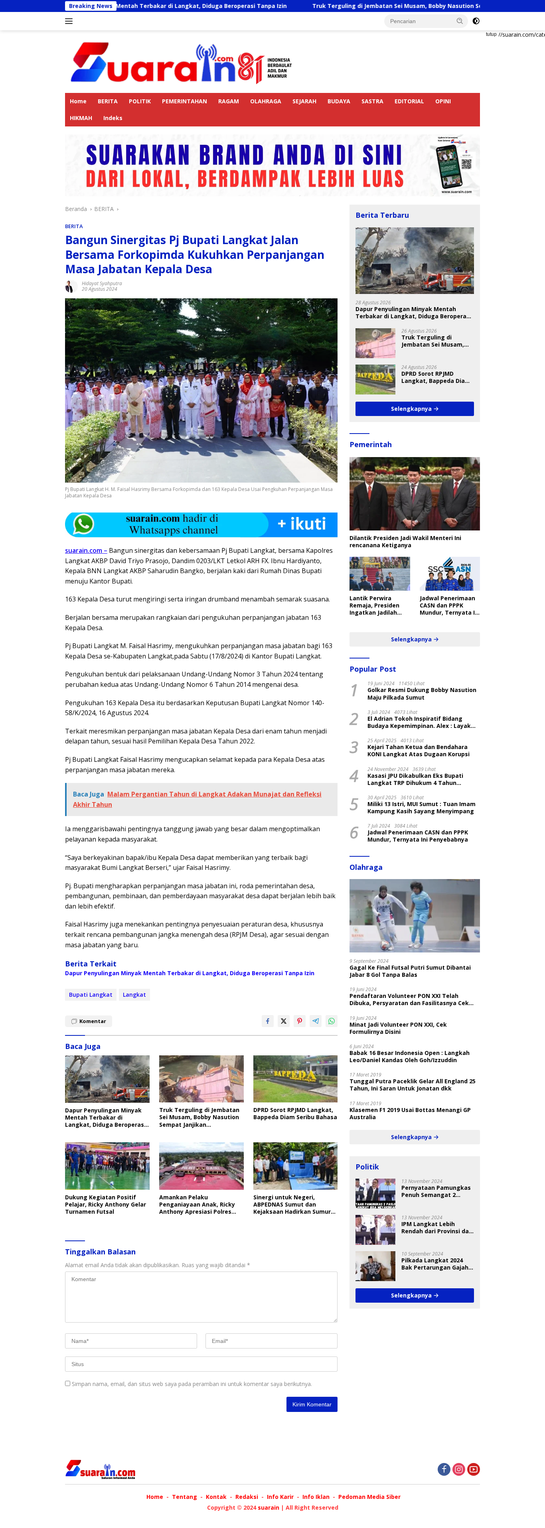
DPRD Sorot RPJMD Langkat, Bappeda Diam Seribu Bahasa (295, 1113)
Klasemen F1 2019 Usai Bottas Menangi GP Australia (410, 1113)
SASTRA (372, 101)
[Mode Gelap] (476, 21)
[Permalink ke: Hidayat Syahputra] (71, 286)
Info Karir (280, 1496)
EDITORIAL (409, 101)
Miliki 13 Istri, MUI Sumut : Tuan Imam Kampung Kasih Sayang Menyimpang (421, 807)
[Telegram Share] (316, 1021)
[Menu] (70, 21)
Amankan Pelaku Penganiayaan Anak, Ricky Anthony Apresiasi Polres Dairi (197, 1205)
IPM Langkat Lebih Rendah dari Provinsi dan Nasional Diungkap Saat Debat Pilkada (436, 1227)
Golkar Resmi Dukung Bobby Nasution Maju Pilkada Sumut (421, 693)
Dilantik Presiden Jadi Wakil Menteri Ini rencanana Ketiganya (405, 541)
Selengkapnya (412, 408)
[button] (460, 20)
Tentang (184, 1496)
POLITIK (140, 101)
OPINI (443, 101)
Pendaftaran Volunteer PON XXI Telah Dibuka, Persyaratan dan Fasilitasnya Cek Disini (409, 999)
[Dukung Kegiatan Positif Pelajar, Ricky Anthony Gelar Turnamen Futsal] (107, 1166)
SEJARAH (304, 101)
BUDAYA (339, 101)
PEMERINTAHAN (184, 101)
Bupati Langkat (91, 994)
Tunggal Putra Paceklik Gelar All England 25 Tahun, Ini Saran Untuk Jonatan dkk (413, 1085)
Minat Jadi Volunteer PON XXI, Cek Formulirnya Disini (398, 1028)
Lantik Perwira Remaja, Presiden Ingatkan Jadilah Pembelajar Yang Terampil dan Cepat (378, 606)
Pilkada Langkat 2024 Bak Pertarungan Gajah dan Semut (434, 1264)
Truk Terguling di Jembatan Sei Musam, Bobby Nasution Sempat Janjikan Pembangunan (380, 6)
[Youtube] (473, 1470)
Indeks (112, 118)
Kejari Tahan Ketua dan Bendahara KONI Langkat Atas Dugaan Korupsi (418, 750)
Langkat (134, 994)
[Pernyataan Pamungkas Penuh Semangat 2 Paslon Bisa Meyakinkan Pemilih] (375, 1194)
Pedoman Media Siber (369, 1496)
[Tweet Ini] (284, 1021)
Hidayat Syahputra (102, 283)
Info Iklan (316, 1496)
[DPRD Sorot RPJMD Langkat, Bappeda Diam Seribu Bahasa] (295, 1079)
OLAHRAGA (265, 101)
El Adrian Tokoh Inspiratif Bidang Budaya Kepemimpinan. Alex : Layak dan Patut (419, 722)
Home (78, 101)
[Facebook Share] (268, 1021)
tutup (491, 34)
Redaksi (246, 1496)
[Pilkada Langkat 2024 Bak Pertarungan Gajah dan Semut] (375, 1266)
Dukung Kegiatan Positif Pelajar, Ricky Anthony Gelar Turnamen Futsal (105, 1204)
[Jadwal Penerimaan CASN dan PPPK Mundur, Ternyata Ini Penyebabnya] (450, 574)
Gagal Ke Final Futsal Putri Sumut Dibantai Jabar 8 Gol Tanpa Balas (410, 971)
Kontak (216, 1496)
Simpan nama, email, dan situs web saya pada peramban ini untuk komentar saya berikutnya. (192, 1384)
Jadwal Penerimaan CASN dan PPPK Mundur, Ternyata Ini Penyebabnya (450, 606)
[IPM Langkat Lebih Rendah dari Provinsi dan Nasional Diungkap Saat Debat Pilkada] (375, 1230)
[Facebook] (444, 1470)
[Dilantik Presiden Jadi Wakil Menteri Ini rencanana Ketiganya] (415, 493)
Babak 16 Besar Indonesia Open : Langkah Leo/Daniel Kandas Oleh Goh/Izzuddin (410, 1056)
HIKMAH (81, 118)
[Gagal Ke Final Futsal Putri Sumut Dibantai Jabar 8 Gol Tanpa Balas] (415, 915)
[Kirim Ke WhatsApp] (332, 1021)
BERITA (108, 101)
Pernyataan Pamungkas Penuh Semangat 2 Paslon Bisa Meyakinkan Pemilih (436, 1191)
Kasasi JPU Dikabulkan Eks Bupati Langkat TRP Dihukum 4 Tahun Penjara (415, 779)
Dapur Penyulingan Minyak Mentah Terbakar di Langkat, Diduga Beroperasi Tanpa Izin (189, 973)
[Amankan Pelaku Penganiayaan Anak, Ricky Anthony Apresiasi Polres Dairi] (201, 1166)
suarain (268, 1507)
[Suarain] (182, 61)
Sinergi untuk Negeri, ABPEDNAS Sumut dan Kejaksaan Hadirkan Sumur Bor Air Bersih (292, 1205)
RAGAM (228, 101)
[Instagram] (458, 1470)
